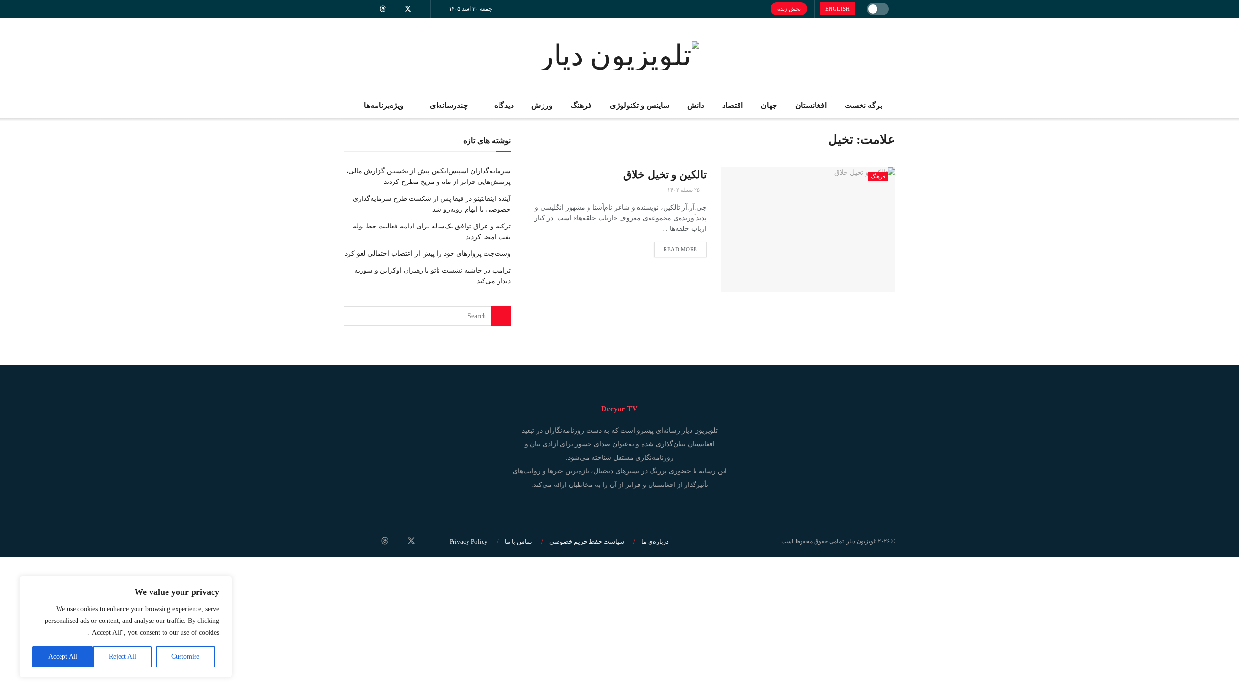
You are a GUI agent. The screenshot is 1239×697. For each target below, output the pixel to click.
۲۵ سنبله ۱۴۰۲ (684, 190)
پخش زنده (789, 9)
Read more (680, 249)
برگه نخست (863, 105)
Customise (185, 656)
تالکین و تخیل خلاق (665, 174)
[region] (125, 627)
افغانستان (811, 105)
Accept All (62, 656)
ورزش (542, 105)
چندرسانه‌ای (449, 105)
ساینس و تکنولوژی (639, 105)
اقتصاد (732, 105)
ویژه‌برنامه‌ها (384, 105)
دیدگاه (504, 105)
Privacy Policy (469, 541)
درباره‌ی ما (655, 541)
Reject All (122, 656)
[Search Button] (501, 316)
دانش (695, 105)
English (837, 9)
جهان (769, 105)
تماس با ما (518, 541)
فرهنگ (581, 105)
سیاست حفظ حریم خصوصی (586, 541)
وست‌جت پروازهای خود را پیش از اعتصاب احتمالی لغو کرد (428, 253)
